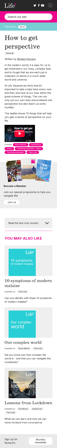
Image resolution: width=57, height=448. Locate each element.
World (22, 27)
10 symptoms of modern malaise (28, 283)
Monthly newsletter (41, 441)
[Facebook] (39, 5)
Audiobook (36, 144)
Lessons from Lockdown (28, 403)
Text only (33, 152)
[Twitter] (34, 5)
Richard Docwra (26, 59)
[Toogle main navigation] (50, 5)
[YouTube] (42, 5)
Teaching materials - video (29, 148)
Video (9, 148)
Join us (11, 202)
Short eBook (20, 144)
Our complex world (23, 342)
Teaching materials (15, 152)
